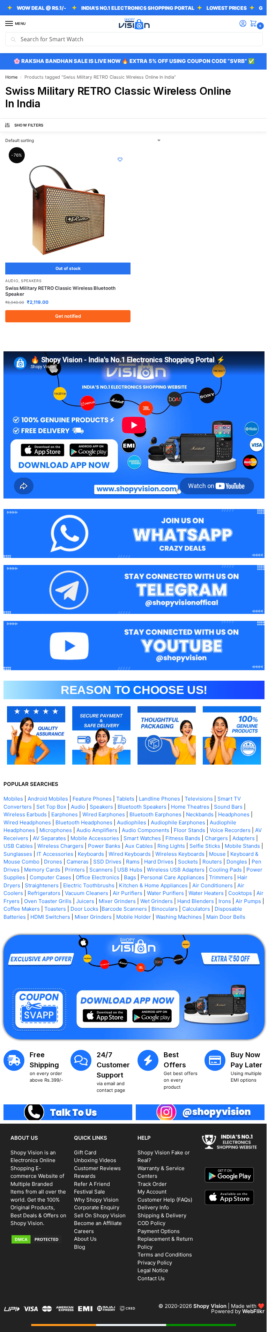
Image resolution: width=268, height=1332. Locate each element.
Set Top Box (51, 797)
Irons (36, 899)
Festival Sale (88, 1187)
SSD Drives (158, 851)
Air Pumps (60, 899)
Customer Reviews (96, 1164)
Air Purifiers (184, 883)
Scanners (161, 860)
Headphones (234, 804)
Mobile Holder (195, 907)
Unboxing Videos (94, 1156)
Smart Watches (150, 828)
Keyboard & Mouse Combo (57, 851)
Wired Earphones (103, 804)
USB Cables (45, 836)
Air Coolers (66, 883)
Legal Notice (150, 1266)
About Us (84, 1235)
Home (11, 77)
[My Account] (237, 24)
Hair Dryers (78, 875)
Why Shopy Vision (95, 1195)
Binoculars (238, 899)
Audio (11, 278)
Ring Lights (198, 836)
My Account (149, 1187)
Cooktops (39, 891)
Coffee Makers (95, 899)
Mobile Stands (21, 844)
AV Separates (57, 828)
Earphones (64, 804)
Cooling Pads (46, 867)
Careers (82, 1227)
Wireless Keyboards (219, 844)
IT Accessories (94, 844)
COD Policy (149, 1219)
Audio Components (145, 820)
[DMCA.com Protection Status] (38, 1243)
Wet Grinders (217, 891)
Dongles (38, 860)
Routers (13, 860)
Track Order (149, 1179)
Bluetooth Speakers (142, 797)
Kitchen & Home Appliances (225, 875)
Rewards (83, 1172)
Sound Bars (228, 797)
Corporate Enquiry (95, 1203)
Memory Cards (102, 860)
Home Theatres (190, 797)
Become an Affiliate (96, 1219)
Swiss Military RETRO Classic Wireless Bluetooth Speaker (60, 288)
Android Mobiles (48, 789)
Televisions (199, 789)
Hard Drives (209, 851)
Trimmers (47, 875)
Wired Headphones (27, 812)
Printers (135, 860)
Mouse (11, 851)
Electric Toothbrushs (160, 875)
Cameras (129, 851)
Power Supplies (87, 867)
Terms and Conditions (162, 1250)
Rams (184, 851)
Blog (78, 1242)
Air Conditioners (27, 883)
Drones (104, 851)
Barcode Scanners (198, 899)
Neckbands (200, 804)
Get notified (67, 313)
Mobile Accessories (103, 828)
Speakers (31, 278)
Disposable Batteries (61, 907)
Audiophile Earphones (178, 812)
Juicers (146, 891)
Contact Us (148, 1274)
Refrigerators (100, 883)
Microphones (55, 820)
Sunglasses (57, 844)
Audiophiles (131, 812)
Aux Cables (166, 836)
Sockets (239, 851)
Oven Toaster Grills (108, 891)
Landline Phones (159, 789)
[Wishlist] (117, 159)
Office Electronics (179, 867)
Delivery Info (150, 1203)
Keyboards (131, 844)
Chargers (224, 828)
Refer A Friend (91, 1179)
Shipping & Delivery (159, 1211)
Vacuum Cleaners (143, 883)
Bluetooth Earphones (155, 804)
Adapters (14, 836)
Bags (212, 867)
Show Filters (29, 125)
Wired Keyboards (169, 844)
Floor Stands (189, 820)
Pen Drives (66, 860)
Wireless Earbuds (25, 804)
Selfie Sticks (231, 836)
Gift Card (84, 1148)
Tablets (125, 789)
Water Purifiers (221, 883)
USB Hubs (190, 860)
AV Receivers (19, 828)
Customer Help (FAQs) (162, 1195)
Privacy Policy (152, 1258)
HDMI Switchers (112, 907)
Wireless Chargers (87, 836)
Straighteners (113, 875)
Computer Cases (132, 867)
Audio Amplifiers (96, 820)
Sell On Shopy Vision (98, 1211)
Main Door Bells (52, 914)
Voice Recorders (230, 820)
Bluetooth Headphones (83, 812)
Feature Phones (92, 789)
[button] (249, 24)
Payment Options (156, 1227)
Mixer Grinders (177, 891)
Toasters (129, 899)
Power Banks (131, 836)
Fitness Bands (190, 828)
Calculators (17, 907)
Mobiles (13, 789)
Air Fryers (68, 891)
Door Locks (158, 899)
